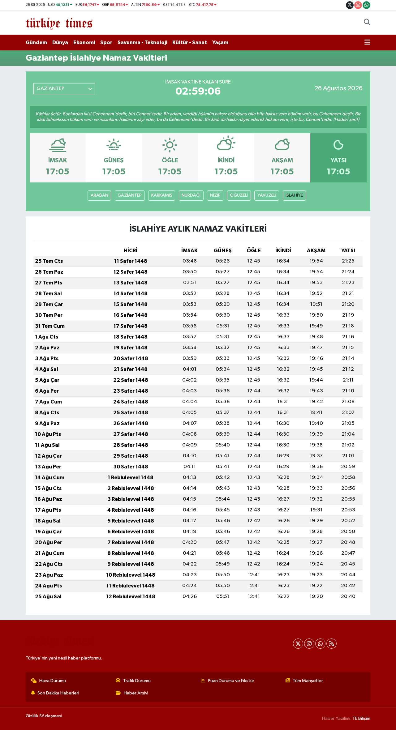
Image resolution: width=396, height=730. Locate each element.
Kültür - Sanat (189, 42)
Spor (106, 42)
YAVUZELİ (266, 195)
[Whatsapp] (320, 643)
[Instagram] (309, 643)
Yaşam (220, 42)
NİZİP (215, 195)
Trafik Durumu (137, 680)
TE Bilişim (361, 718)
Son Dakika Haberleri (58, 693)
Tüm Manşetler (308, 680)
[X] (298, 643)
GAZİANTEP (130, 195)
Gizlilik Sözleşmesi (44, 716)
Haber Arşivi (136, 693)
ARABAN (99, 195)
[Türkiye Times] (59, 22)
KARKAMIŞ (161, 195)
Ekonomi (84, 42)
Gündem (36, 42)
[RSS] (331, 643)
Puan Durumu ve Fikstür (231, 680)
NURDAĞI (191, 195)
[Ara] (367, 23)
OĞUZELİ (239, 195)
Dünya (60, 42)
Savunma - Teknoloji (142, 42)
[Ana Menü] (367, 43)
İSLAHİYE (294, 195)
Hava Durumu (52, 680)
